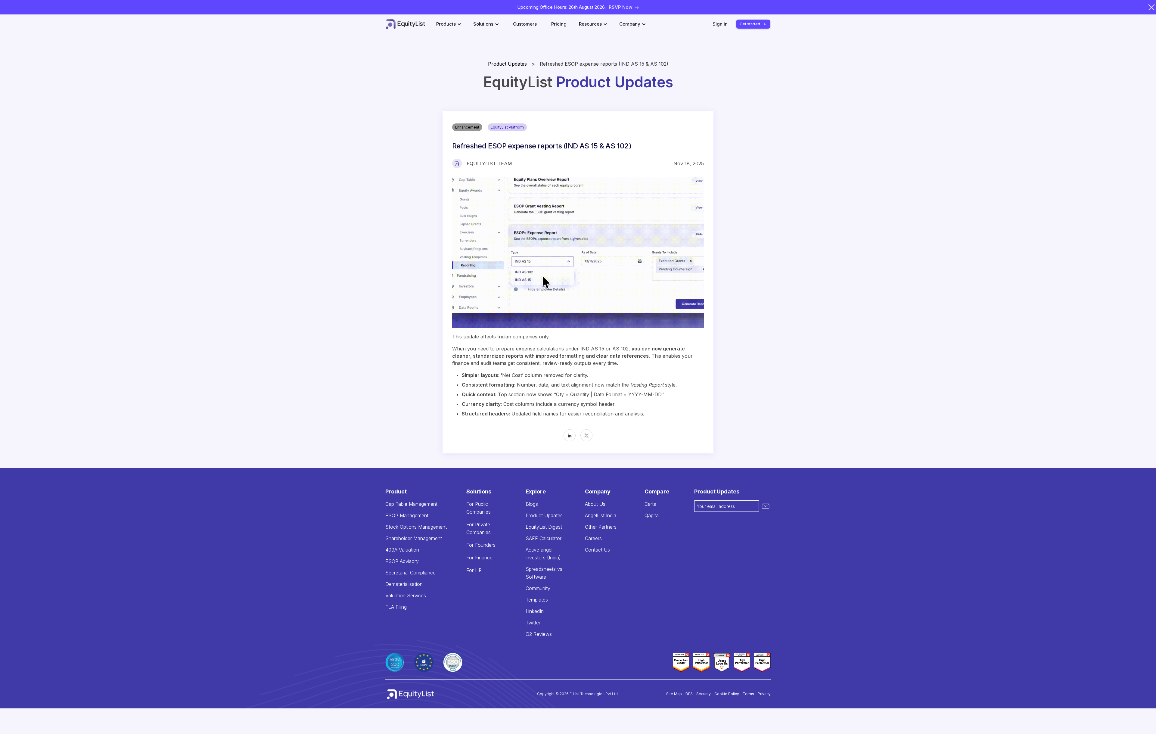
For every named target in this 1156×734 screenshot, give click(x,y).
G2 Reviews (539, 634)
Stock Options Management (416, 527)
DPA (689, 694)
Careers (593, 538)
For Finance (479, 558)
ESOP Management (406, 515)
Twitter (533, 623)
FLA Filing (396, 607)
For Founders (481, 545)
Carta (650, 504)
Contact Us (597, 550)
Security (703, 694)
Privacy (764, 694)
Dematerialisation (404, 584)
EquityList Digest (544, 527)
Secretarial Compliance (410, 573)
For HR (474, 570)
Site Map (674, 694)
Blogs (532, 504)
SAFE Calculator (543, 538)
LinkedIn (535, 611)
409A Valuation (402, 550)
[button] (449, 24)
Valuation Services (405, 595)
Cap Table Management (411, 504)
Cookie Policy (726, 694)
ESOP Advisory (402, 561)
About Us (595, 504)
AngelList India (600, 515)
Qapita (652, 515)
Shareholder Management (413, 538)
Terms (748, 694)
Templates (537, 600)
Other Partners (601, 527)
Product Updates (507, 64)
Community (538, 588)
